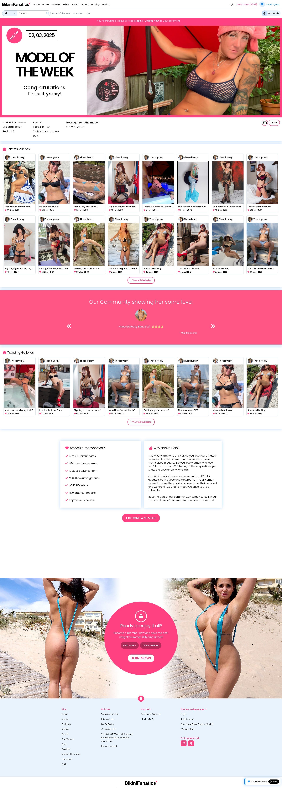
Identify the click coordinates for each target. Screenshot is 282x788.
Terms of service (110, 714)
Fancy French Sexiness (259, 206)
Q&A (88, 13)
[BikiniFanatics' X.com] (191, 743)
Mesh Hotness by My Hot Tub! (19, 410)
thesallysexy (17, 157)
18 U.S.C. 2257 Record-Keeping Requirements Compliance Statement (116, 738)
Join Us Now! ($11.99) (246, 4)
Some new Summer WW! (17, 206)
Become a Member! (141, 518)
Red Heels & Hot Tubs (50, 410)
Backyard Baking (152, 268)
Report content (109, 746)
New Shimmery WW (188, 410)
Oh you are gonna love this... (124, 268)
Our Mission (87, 4)
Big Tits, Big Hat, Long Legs (19, 268)
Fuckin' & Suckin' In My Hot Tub (158, 206)
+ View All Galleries (140, 280)
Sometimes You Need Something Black (227, 206)
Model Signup (272, 4)
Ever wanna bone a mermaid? (193, 206)
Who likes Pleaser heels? (260, 268)
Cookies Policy (108, 729)
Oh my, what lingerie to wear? (54, 268)
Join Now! (141, 658)
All (6, 13)
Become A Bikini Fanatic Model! (197, 724)
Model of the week (61, 13)
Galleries (56, 4)
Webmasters (187, 729)
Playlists (106, 4)
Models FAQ (147, 719)
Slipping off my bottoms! (122, 206)
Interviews (78, 13)
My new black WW (49, 206)
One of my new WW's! (85, 206)
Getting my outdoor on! (86, 268)
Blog (97, 4)
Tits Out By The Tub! (188, 268)
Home (36, 4)
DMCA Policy (107, 724)
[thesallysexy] (7, 157)
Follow (274, 122)
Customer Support (151, 714)
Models (45, 4)
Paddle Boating (221, 268)
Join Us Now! (152, 20)
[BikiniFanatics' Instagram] (184, 743)
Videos (66, 4)
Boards (75, 4)
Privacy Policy (108, 719)
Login (231, 4)
